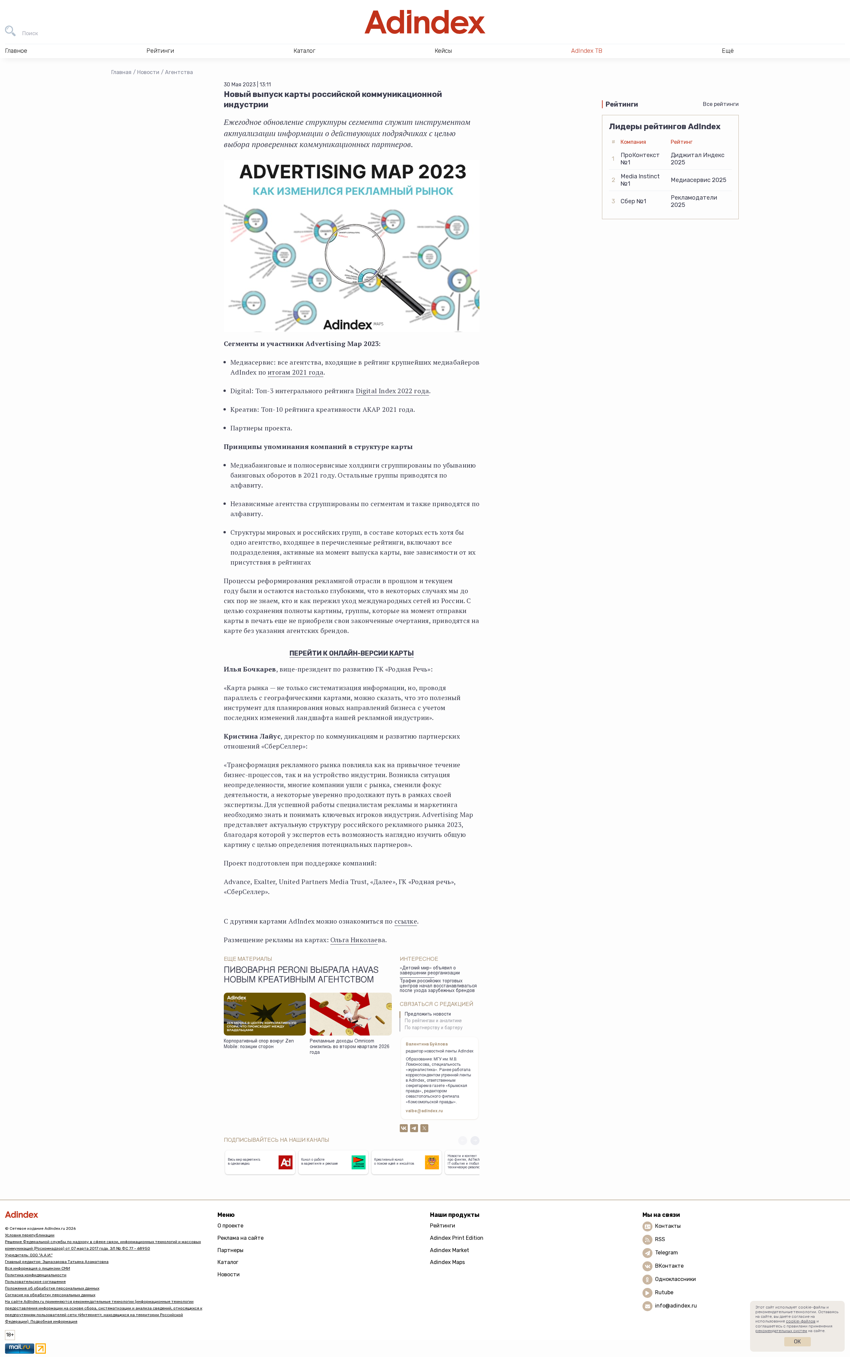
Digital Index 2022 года (392, 390)
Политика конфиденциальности (35, 1275)
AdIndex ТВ (586, 50)
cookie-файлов (800, 1321)
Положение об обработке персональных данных (52, 1288)
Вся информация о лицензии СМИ (37, 1268)
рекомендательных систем (781, 1330)
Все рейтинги (721, 104)
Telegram (666, 1253)
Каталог (227, 1262)
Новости (148, 72)
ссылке (405, 921)
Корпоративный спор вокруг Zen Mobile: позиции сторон (259, 1044)
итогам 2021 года (295, 372)
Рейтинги (442, 1225)
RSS (660, 1239)
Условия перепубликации (29, 1235)
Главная (121, 72)
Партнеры (230, 1250)
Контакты (668, 1226)
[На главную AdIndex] (425, 22)
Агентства (179, 72)
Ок (797, 1341)
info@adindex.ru (676, 1306)
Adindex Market (449, 1250)
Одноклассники (675, 1279)
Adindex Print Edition (456, 1238)
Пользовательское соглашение (35, 1281)
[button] (474, 1140)
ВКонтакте (669, 1266)
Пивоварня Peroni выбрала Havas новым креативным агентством (301, 976)
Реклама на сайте (240, 1238)
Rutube (664, 1293)
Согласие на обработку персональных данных (50, 1295)
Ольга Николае (354, 939)
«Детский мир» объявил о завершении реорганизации (430, 971)
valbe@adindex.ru (424, 1111)
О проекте (230, 1225)
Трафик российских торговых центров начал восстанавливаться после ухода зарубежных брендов (438, 986)
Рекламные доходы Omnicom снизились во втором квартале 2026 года (349, 1047)
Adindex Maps (447, 1262)
